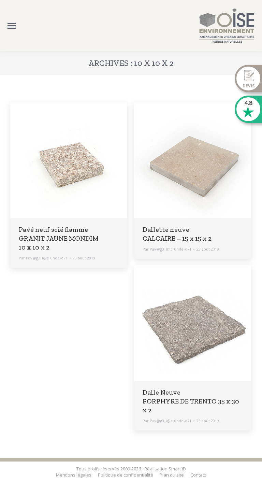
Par (43, 257)
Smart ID (177, 469)
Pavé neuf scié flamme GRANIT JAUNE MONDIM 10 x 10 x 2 (59, 238)
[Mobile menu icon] (11, 25)
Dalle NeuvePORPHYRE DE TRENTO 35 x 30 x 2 (191, 401)
